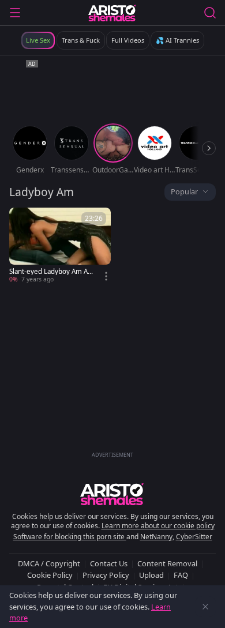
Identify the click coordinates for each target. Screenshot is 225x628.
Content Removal (167, 563)
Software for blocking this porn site (69, 536)
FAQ (181, 575)
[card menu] (106, 276)
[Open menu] (15, 12)
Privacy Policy (105, 575)
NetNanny (156, 536)
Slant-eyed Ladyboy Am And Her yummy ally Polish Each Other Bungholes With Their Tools (50, 271)
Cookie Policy (50, 575)
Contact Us (108, 563)
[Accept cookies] (205, 606)
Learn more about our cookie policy (158, 526)
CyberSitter (194, 536)
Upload (151, 575)
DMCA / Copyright (49, 563)
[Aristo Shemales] (112, 12)
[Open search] (210, 12)
